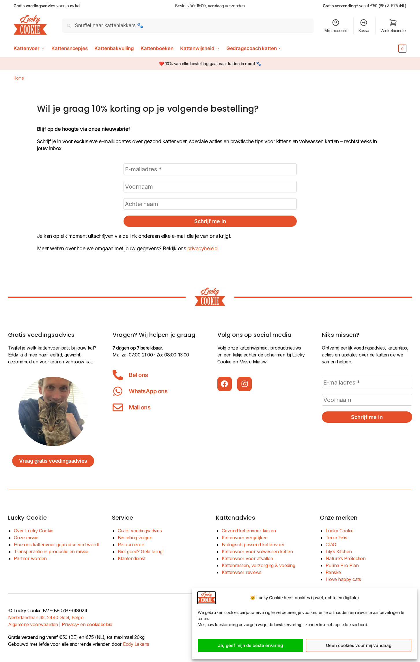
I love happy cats (343, 579)
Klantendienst (131, 558)
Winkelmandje (393, 30)
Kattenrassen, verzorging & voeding (258, 565)
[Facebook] (224, 384)
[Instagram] (244, 384)
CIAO (331, 544)
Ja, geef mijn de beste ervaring (250, 645)
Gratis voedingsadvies (140, 531)
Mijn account (335, 30)
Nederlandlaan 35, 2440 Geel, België (46, 617)
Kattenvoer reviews (242, 572)
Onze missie (26, 537)
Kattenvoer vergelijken (245, 537)
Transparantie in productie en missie (51, 551)
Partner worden (30, 558)
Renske (333, 572)
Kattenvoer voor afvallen (247, 558)
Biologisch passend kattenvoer (253, 544)
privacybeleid (202, 248)
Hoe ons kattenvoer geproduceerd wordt (56, 544)
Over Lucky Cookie (33, 531)
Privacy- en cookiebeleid (87, 624)
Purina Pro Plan (342, 565)
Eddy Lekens (136, 644)
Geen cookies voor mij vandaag (358, 645)
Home (19, 78)
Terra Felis (336, 537)
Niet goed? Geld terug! (140, 551)
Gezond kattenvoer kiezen (249, 531)
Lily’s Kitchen (339, 551)
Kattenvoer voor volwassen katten (257, 551)
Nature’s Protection (346, 558)
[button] (393, 48)
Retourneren (131, 544)
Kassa (364, 30)
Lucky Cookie (340, 531)
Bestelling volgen (135, 537)
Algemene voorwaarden (33, 624)
